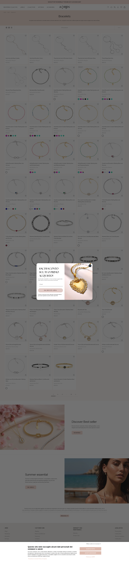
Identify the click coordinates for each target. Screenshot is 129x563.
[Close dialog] (90, 265)
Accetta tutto (90, 548)
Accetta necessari (90, 553)
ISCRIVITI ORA (50, 290)
